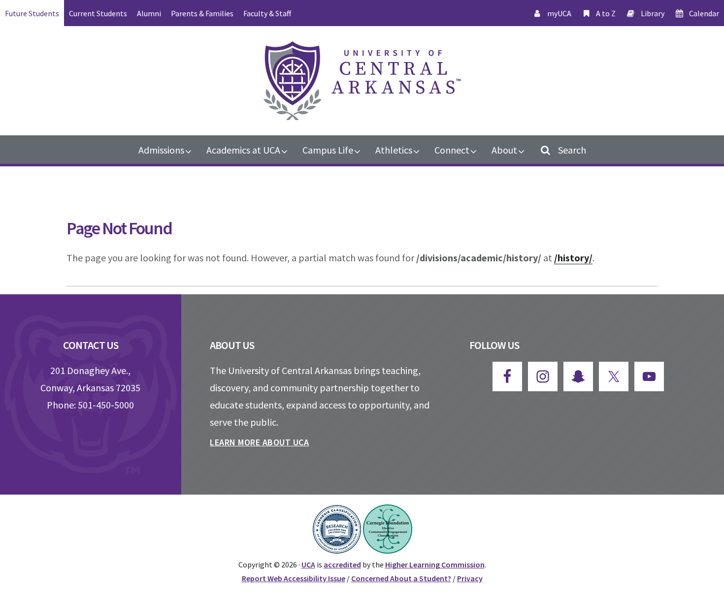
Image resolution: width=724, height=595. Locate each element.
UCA (308, 564)
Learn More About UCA (259, 442)
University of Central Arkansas (362, 80)
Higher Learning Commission (435, 564)
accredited (342, 564)
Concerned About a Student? (401, 578)
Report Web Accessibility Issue (293, 578)
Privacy (470, 578)
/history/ (573, 257)
